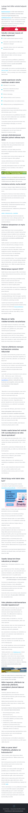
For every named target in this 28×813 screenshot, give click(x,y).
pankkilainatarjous (6, 17)
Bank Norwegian (5, 11)
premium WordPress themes (19, 809)
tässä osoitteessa (18, 306)
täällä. (7, 784)
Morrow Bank (4, 70)
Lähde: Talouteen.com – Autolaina (9, 213)
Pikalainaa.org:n (17, 652)
